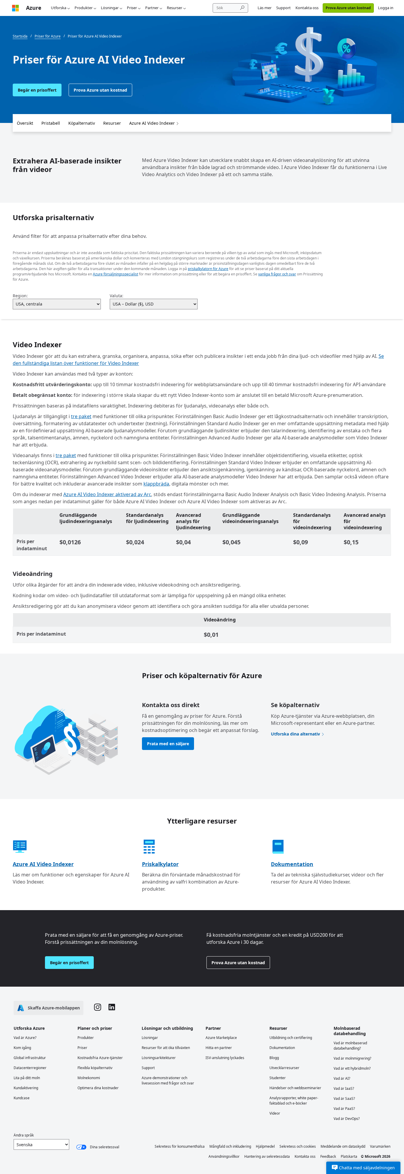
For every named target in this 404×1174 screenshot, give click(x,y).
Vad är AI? (342, 1078)
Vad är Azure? (25, 1037)
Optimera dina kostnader (98, 1087)
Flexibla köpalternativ (94, 1067)
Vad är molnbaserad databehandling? (350, 1045)
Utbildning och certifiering (290, 1037)
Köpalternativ (81, 123)
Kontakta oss (307, 7)
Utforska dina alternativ (295, 734)
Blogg (274, 1057)
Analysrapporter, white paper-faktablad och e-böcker (293, 1100)
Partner (152, 7)
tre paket (81, 416)
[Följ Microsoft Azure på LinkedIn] (111, 1008)
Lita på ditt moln (27, 1077)
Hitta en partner (219, 1047)
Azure (33, 7)
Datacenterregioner (30, 1067)
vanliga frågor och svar (277, 274)
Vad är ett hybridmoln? (352, 1068)
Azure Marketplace (221, 1037)
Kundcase (22, 1097)
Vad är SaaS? (344, 1098)
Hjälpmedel (265, 1146)
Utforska (58, 7)
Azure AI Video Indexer (152, 123)
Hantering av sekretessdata (267, 1156)
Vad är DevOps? (347, 1118)
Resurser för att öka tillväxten (166, 1047)
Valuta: (116, 295)
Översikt (25, 123)
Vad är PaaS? (344, 1108)
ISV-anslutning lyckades (225, 1057)
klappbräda (156, 483)
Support (283, 7)
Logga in (385, 7)
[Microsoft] (15, 8)
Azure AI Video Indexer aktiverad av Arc (107, 494)
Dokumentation (292, 864)
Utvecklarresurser (284, 1067)
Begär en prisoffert (37, 90)
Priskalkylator (160, 864)
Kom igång (22, 1047)
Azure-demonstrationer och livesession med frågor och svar (168, 1080)
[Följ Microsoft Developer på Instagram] (97, 1008)
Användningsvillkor (224, 1156)
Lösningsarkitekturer (159, 1057)
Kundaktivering (26, 1087)
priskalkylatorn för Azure (208, 268)
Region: (20, 295)
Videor (274, 1113)
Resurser (174, 7)
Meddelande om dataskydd (343, 1146)
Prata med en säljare (168, 743)
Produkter (84, 7)
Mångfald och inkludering (230, 1146)
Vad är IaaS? (344, 1088)
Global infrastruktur (30, 1057)
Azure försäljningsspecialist (115, 274)
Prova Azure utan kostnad (348, 7)
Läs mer (265, 7)
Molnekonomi (88, 1077)
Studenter (277, 1077)
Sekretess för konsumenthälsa (180, 1146)
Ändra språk (24, 1135)
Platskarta (349, 1156)
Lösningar (110, 7)
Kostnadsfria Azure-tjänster (100, 1057)
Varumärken (380, 1146)
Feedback (328, 1156)
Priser (132, 7)
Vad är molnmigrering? (352, 1058)
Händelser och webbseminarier (295, 1087)
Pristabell (50, 123)
